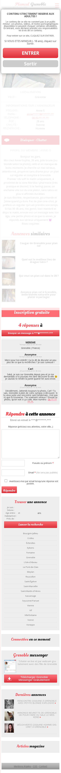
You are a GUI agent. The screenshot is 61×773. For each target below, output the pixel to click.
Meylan (30, 571)
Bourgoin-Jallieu (30, 533)
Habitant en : (11, 516)
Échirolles (30, 543)
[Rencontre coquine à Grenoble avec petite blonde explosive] (9, 707)
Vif (30, 610)
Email (43, 472)
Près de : (11, 519)
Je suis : (10, 507)
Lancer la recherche (30, 524)
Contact (43, 766)
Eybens (30, 547)
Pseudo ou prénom (43, 463)
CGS (35, 766)
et (19, 513)
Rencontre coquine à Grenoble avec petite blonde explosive (37, 702)
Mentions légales (22, 766)
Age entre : (11, 513)
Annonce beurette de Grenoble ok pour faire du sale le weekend (37, 715)
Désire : (10, 510)
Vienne (30, 605)
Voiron (31, 620)
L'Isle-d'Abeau (30, 562)
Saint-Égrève (31, 581)
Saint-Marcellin (31, 586)
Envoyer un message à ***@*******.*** (30, 333)
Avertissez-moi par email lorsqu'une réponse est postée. (33, 482)
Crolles (30, 538)
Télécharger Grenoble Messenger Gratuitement (34, 678)
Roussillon (31, 576)
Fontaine (30, 552)
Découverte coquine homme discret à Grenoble (37, 726)
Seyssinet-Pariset (30, 600)
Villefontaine (31, 615)
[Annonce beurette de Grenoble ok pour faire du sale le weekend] (9, 719)
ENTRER (30, 53)
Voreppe (30, 624)
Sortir (30, 63)
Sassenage (30, 595)
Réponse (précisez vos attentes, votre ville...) (30, 427)
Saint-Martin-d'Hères (31, 591)
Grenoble (30, 557)
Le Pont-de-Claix (30, 567)
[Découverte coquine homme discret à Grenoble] (9, 731)
